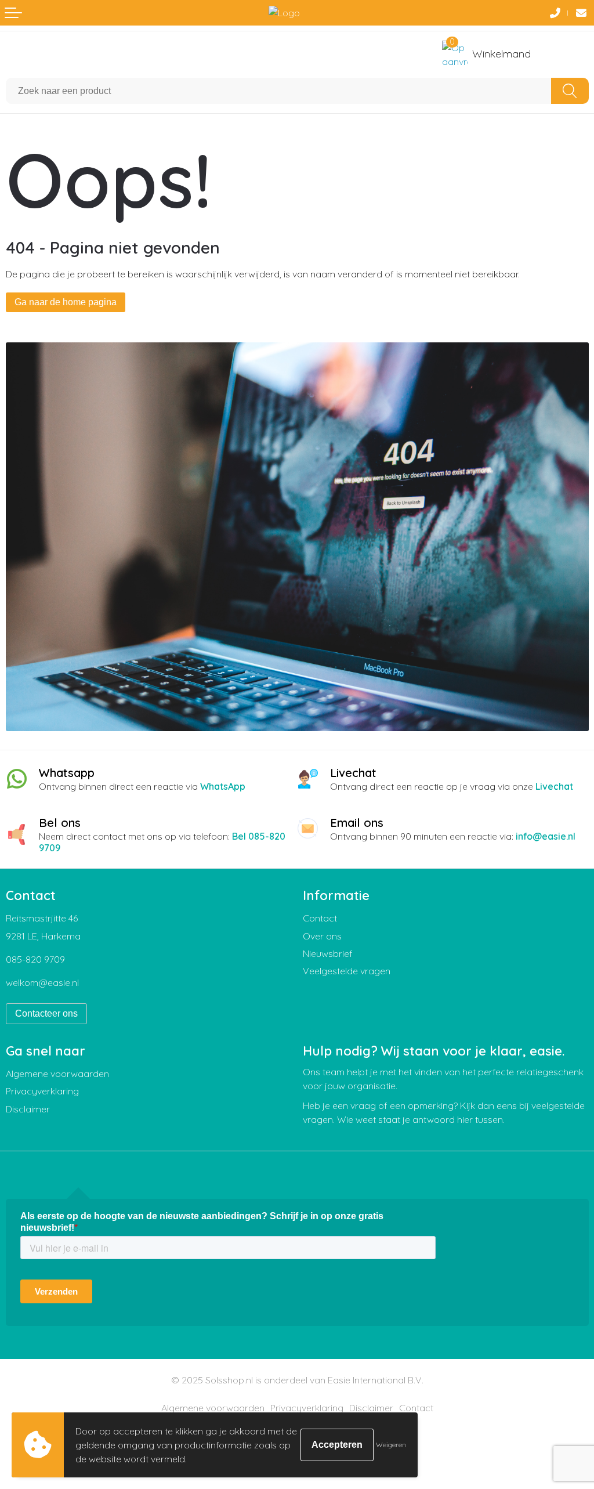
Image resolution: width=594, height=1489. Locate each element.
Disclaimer (28, 1109)
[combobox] (279, 91)
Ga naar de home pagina (66, 302)
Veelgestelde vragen (346, 971)
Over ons (322, 936)
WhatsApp (222, 786)
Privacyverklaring (42, 1091)
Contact (320, 918)
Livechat (554, 786)
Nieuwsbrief (328, 953)
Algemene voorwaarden (57, 1073)
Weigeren (391, 1444)
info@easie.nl (545, 836)
